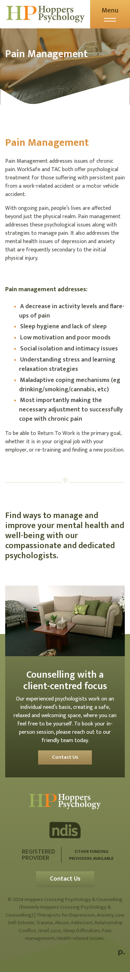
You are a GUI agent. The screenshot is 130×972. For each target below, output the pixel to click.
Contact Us (65, 757)
